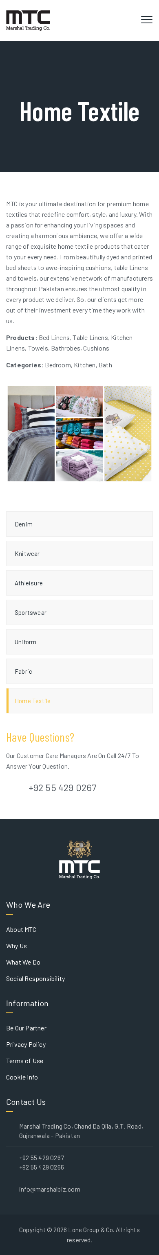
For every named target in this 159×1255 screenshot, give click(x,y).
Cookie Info (22, 1077)
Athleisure (29, 583)
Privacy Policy (26, 1044)
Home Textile (33, 700)
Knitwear (27, 553)
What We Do (23, 962)
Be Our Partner (26, 1028)
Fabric (23, 671)
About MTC (21, 929)
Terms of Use (24, 1060)
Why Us (16, 945)
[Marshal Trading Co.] (28, 20)
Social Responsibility (35, 978)
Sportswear (30, 612)
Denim (24, 524)
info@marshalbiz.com (49, 1189)
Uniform (25, 641)
